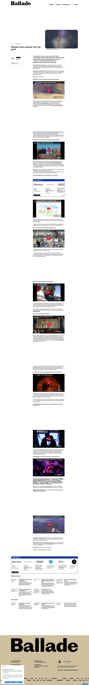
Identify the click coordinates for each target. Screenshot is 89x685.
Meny (76, 4)
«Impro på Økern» (44, 103)
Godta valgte (14, 682)
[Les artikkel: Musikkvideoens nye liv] (44, 592)
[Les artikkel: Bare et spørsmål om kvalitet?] (67, 606)
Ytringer (58, 4)
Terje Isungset (36, 483)
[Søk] (72, 4)
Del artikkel (18, 57)
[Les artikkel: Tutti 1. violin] (75, 565)
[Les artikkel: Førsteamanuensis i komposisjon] (63, 565)
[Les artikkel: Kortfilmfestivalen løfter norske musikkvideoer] (22, 582)
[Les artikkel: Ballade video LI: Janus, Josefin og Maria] (44, 606)
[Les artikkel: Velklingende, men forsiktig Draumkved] (22, 606)
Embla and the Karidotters (54, 162)
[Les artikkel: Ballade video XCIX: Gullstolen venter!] (67, 582)
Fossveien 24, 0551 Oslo (40, 662)
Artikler (51, 4)
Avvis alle (20, 682)
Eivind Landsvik (54, 132)
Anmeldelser (66, 4)
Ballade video (35, 549)
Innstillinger (8, 682)
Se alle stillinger (36, 195)
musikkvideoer (49, 549)
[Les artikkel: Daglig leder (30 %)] (52, 565)
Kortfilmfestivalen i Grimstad (42, 549)
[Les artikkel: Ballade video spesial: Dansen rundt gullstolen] (22, 592)
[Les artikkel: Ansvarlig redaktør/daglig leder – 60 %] (50, 187)
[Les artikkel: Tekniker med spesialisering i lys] (62, 187)
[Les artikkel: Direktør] (39, 187)
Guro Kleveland (15, 662)
